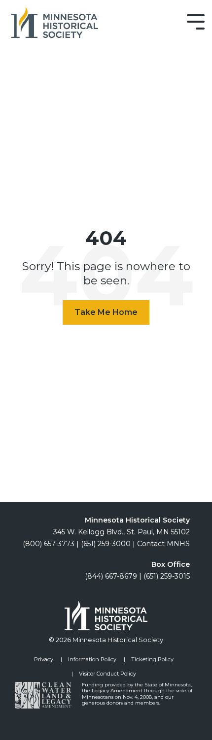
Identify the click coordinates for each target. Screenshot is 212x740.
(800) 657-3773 (48, 543)
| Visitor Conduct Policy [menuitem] (103, 673)
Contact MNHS (163, 543)
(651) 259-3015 (166, 576)
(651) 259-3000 (106, 543)
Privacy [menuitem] (43, 659)
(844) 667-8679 (111, 576)
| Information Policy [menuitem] (88, 659)
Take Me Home (106, 312)
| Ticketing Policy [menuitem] (149, 659)
